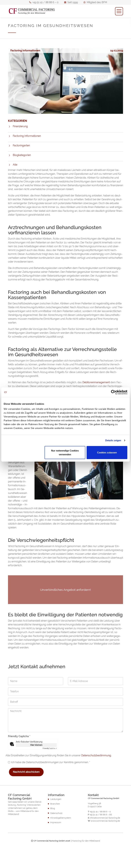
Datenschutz (56, 813)
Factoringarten (21, 145)
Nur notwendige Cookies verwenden (65, 452)
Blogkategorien (22, 155)
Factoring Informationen (27, 135)
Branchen (55, 804)
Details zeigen (113, 440)
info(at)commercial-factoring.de (105, 818)
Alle (15, 164)
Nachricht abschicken (26, 771)
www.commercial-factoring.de (105, 821)
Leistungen (55, 799)
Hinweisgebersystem (60, 818)
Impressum (55, 822)
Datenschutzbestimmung (96, 755)
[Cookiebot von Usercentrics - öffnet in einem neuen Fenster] (113, 392)
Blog (52, 808)
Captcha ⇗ (50, 748)
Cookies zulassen (107, 452)
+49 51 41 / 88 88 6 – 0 (45, 3)
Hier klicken (36, 745)
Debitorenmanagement (96, 382)
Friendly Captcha (19, 736)
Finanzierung (20, 126)
